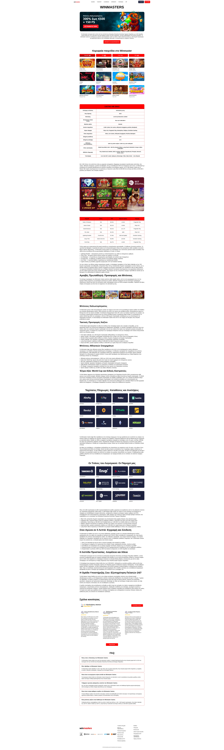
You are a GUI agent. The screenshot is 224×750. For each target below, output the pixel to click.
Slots (136, 55)
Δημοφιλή (86, 55)
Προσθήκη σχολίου (137, 605)
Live (103, 55)
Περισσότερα (112, 644)
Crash (119, 55)
